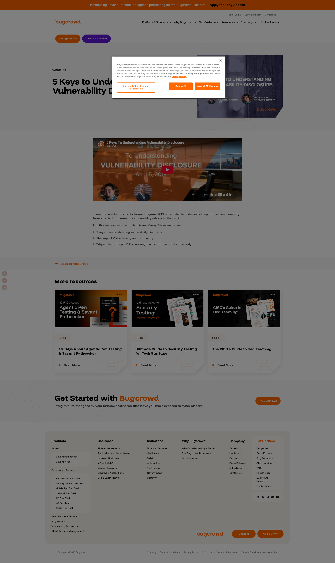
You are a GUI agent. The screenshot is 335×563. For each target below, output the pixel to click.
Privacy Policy (179, 76)
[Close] (220, 60)
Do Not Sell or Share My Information (136, 87)
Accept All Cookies (207, 86)
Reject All (181, 86)
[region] (168, 77)
